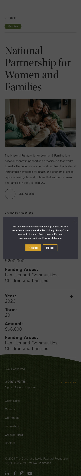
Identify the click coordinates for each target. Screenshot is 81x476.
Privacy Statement (52, 238)
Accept (33, 248)
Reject (50, 248)
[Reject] (73, 222)
